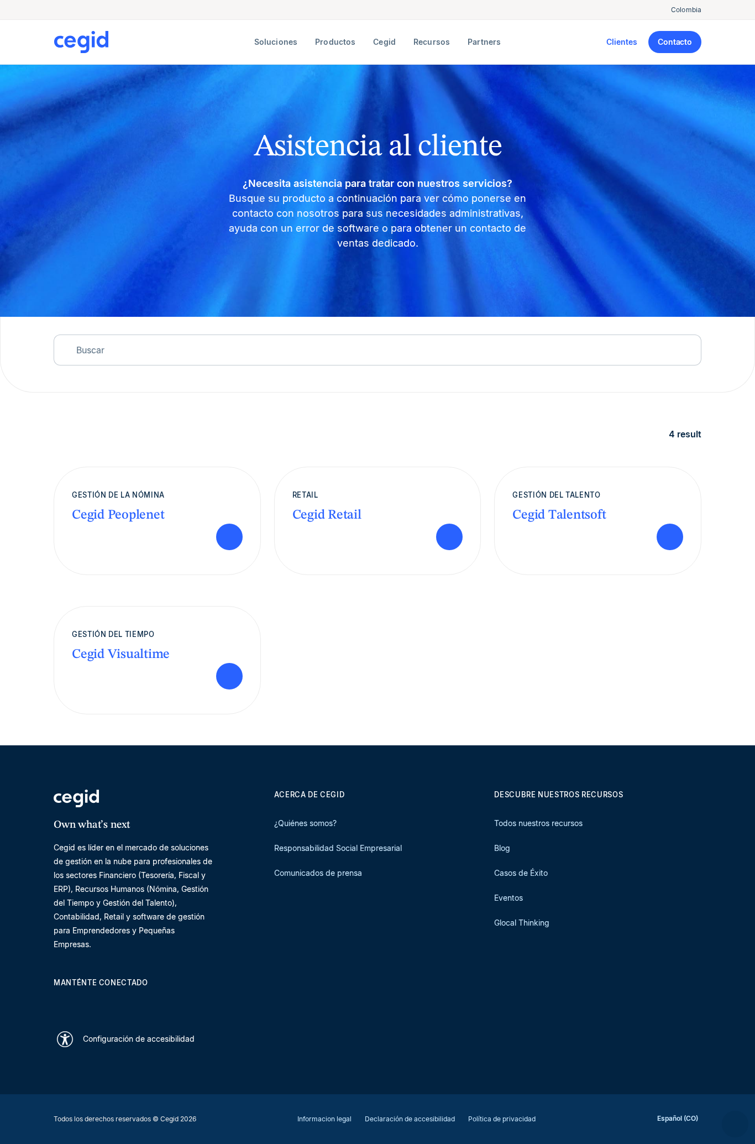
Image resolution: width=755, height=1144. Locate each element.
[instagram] (112, 1001)
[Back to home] (152, 42)
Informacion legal (324, 1119)
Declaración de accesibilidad (410, 1119)
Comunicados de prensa (318, 872)
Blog (502, 848)
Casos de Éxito (521, 872)
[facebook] (165, 1001)
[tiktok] (138, 1001)
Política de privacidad (502, 1119)
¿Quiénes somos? (305, 823)
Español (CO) (677, 1118)
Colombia (686, 10)
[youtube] (85, 1001)
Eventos (508, 897)
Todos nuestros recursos (538, 823)
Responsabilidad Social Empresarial (338, 848)
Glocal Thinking (521, 922)
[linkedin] (59, 1001)
